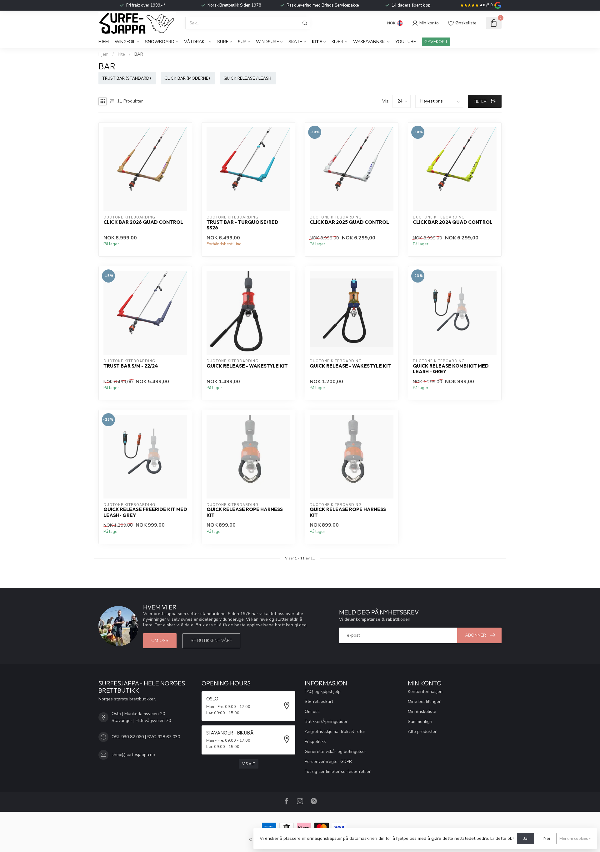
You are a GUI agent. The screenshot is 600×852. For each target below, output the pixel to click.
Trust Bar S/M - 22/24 (130, 366)
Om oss (159, 641)
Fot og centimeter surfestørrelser (338, 771)
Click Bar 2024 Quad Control (452, 222)
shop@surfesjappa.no (133, 755)
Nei (546, 838)
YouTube (405, 42)
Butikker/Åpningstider (326, 721)
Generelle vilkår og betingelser (335, 751)
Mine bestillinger (424, 701)
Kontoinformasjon (425, 691)
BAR (138, 54)
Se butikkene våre (211, 641)
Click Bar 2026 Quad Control (143, 222)
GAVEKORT (436, 42)
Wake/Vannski (369, 42)
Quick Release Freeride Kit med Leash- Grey (145, 512)
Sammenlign (420, 721)
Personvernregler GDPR (328, 761)
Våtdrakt (196, 42)
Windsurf (267, 42)
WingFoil (125, 42)
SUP (242, 42)
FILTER (481, 101)
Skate (295, 42)
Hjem (103, 42)
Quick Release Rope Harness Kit (245, 512)
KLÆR (337, 42)
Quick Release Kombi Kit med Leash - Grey (451, 368)
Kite (317, 42)
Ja (525, 838)
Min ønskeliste (422, 711)
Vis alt (248, 763)
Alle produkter (422, 731)
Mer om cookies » (575, 838)
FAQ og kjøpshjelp (323, 691)
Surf (222, 42)
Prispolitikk (315, 741)
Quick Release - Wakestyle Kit (247, 366)
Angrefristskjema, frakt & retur (335, 731)
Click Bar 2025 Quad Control (349, 222)
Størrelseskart (319, 701)
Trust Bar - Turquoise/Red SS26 (242, 225)
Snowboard (159, 42)
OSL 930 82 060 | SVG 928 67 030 (146, 737)
